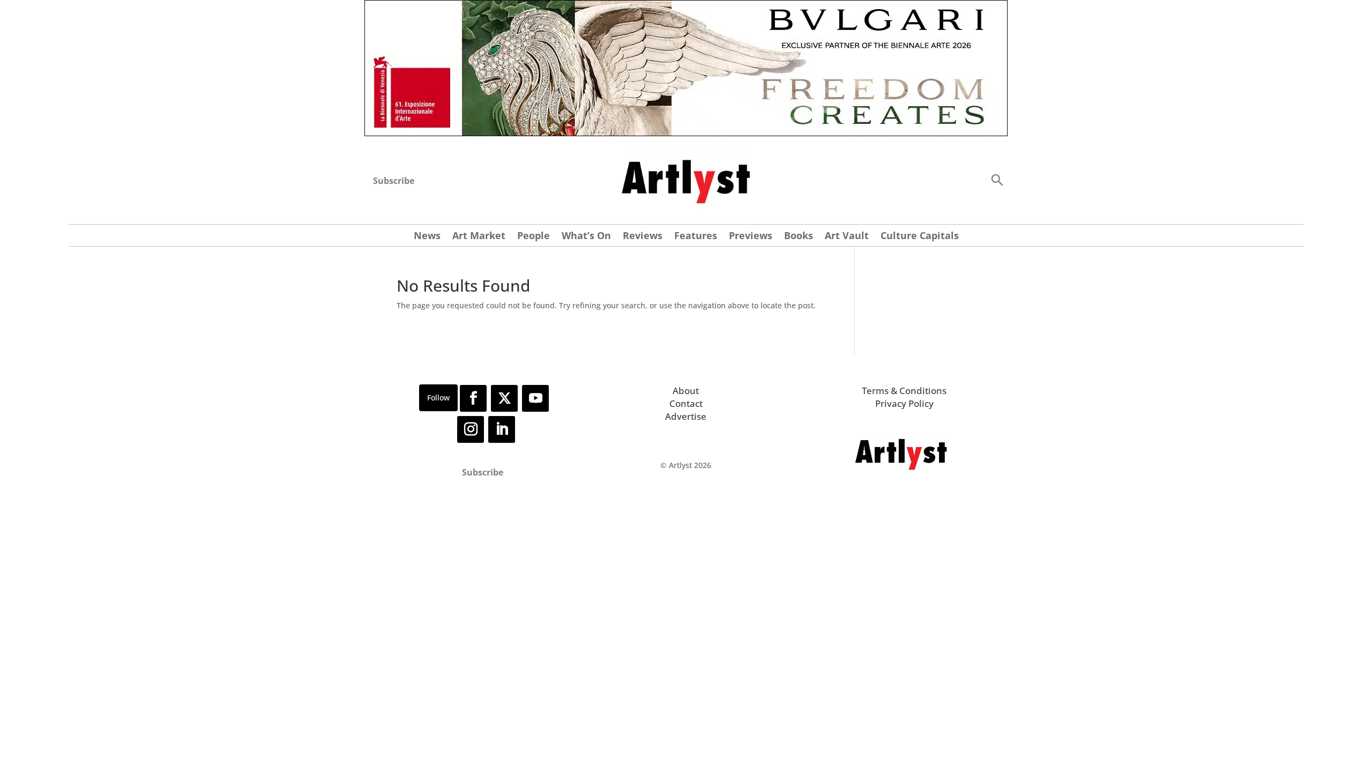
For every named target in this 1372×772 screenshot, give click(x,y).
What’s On (586, 237)
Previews (750, 237)
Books (798, 237)
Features (695, 237)
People (533, 237)
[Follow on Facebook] (473, 398)
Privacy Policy (904, 403)
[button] (997, 179)
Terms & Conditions (904, 390)
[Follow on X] (504, 398)
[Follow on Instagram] (470, 429)
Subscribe (393, 181)
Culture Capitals (920, 237)
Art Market (478, 237)
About (686, 390)
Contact (686, 403)
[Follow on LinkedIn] (501, 429)
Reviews (642, 237)
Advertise (685, 416)
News (427, 237)
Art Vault (847, 237)
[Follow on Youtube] (535, 398)
